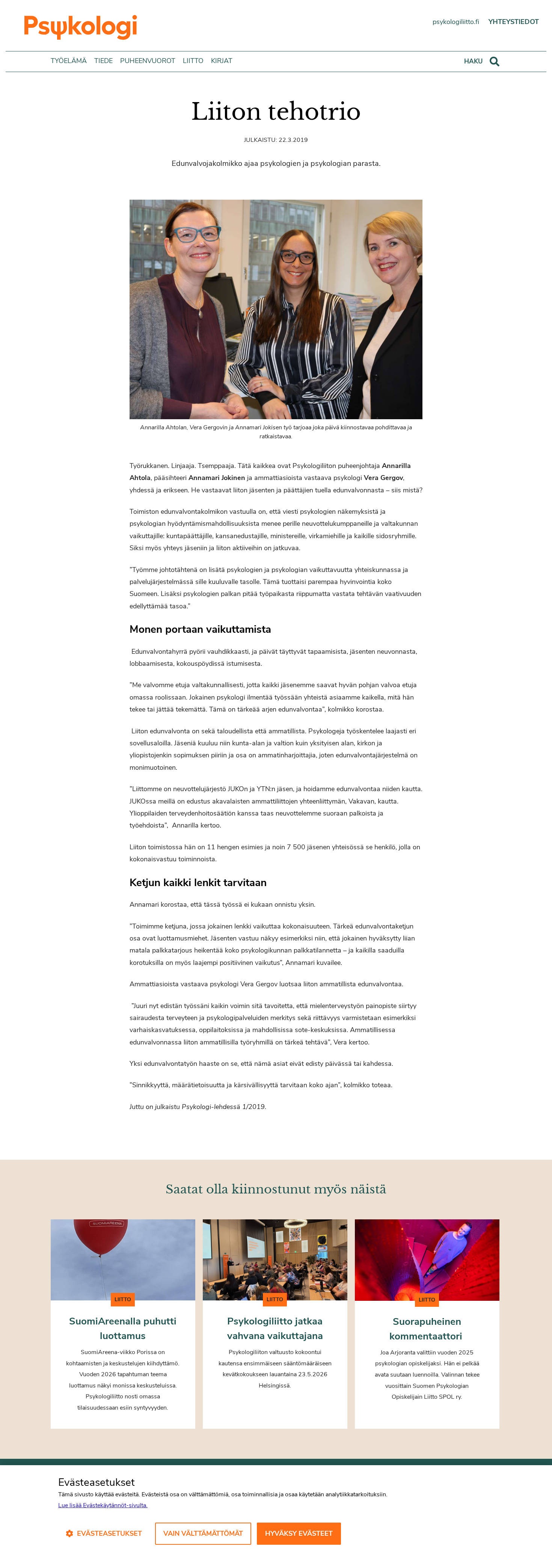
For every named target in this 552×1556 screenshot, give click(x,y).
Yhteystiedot (514, 21)
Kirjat (221, 60)
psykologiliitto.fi (456, 21)
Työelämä (69, 60)
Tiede (103, 60)
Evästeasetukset (109, 1533)
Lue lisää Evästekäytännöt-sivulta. (103, 1505)
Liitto (193, 60)
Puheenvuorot (147, 60)
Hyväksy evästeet (299, 1533)
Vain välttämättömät (203, 1533)
